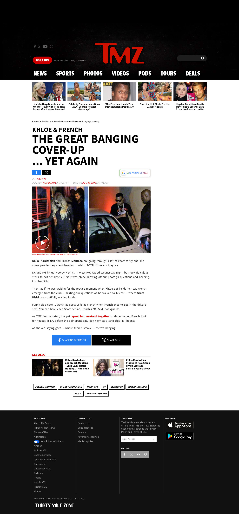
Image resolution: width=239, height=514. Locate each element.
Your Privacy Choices (51, 441)
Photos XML (40, 486)
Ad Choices (40, 437)
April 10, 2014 (49, 182)
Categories (40, 464)
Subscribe (153, 439)
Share (74, 340)
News (40, 74)
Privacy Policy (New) (44, 427)
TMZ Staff (40, 178)
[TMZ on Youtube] (45, 46)
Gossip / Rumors (136, 386)
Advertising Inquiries (88, 437)
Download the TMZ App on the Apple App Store (179, 425)
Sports (65, 74)
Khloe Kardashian (71, 386)
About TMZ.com (42, 423)
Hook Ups (92, 386)
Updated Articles (43, 455)
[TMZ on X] (40, 46)
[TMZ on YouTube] (138, 454)
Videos (120, 74)
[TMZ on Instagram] (51, 46)
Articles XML (40, 450)
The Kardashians (96, 393)
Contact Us (84, 423)
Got (42, 60)
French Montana (45, 386)
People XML (40, 482)
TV (104, 386)
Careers (82, 432)
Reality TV (116, 386)
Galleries (38, 473)
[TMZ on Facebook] (35, 46)
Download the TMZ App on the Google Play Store (179, 436)
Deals (193, 74)
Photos (93, 74)
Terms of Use (41, 432)
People (37, 477)
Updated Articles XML (45, 459)
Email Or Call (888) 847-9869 (70, 60)
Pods (144, 74)
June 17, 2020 (89, 182)
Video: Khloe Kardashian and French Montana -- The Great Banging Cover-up (56, 254)
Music (78, 393)
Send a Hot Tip (85, 427)
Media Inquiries (85, 441)
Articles (38, 446)
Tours (168, 74)
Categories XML (42, 468)
